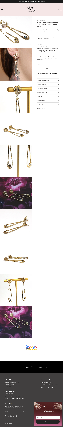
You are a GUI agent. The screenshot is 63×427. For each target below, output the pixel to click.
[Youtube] (8, 416)
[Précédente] (4, 18)
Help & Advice (41, 108)
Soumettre (47, 421)
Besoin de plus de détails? (44, 80)
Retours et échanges (42, 92)
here (46, 354)
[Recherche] (58, 9)
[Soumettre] (23, 411)
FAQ (6, 398)
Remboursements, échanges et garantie (49, 384)
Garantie (40, 96)
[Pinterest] (16, 416)
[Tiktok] (13, 416)
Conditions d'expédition (46, 382)
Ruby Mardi (10, 423)
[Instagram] (11, 416)
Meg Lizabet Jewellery (41, 20)
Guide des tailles (42, 84)
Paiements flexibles (42, 100)
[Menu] (2, 9)
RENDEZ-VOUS (12, 391)
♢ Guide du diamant (41, 104)
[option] (4, 22)
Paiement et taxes (45, 386)
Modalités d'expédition (43, 88)
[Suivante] (4, 34)
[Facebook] (5, 416)
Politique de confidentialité (47, 387)
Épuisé (52, 31)
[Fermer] (60, 403)
